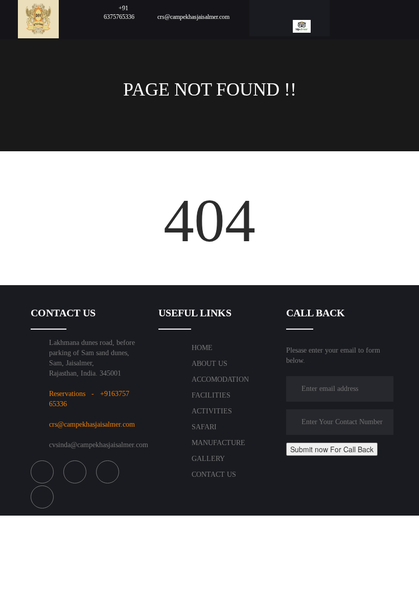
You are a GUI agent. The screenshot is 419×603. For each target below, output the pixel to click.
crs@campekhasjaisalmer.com (92, 424)
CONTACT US (214, 474)
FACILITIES (211, 395)
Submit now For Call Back (332, 449)
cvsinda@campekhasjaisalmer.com (98, 445)
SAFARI (204, 427)
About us (209, 363)
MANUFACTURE (218, 443)
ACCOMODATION (220, 379)
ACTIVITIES (212, 411)
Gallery (208, 458)
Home (202, 348)
